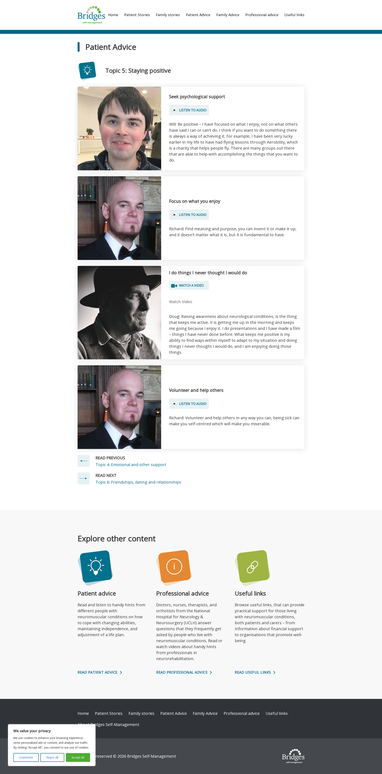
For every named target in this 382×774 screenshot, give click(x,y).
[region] (52, 745)
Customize (26, 757)
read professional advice (182, 672)
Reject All (52, 757)
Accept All (78, 757)
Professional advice (261, 14)
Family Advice (227, 14)
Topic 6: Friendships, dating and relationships (138, 482)
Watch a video (191, 285)
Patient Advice (198, 14)
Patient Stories (137, 14)
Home (113, 14)
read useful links (253, 672)
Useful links (294, 14)
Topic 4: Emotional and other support (131, 464)
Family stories (168, 14)
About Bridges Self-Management (108, 724)
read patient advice (98, 672)
